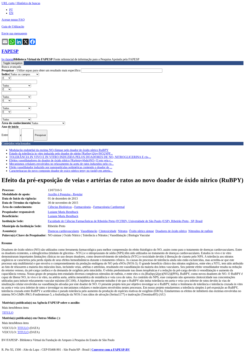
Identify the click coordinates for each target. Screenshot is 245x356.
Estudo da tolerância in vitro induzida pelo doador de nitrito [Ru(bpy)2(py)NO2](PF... (61, 153)
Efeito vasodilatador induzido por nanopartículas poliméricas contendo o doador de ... (60, 167)
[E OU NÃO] (6, 77)
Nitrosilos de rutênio (200, 231)
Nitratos (122, 231)
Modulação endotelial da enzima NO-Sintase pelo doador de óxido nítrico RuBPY (59, 150)
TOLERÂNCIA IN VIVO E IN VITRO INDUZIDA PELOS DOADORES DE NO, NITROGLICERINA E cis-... (80, 157)
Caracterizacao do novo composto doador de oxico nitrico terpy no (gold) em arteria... (61, 170)
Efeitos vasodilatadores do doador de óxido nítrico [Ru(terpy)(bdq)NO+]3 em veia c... (61, 160)
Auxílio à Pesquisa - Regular (65, 194)
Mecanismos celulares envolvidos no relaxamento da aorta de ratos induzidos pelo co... (61, 163)
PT (11, 9)
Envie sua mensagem (14, 33)
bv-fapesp (7, 59)
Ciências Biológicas (60, 207)
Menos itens (21, 307)
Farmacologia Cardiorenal (109, 207)
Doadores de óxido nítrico (171, 231)
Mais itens (8, 307)
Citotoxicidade (107, 231)
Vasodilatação (89, 231)
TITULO (7, 312)
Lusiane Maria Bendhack (63, 212)
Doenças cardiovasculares (63, 231)
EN (11, 13)
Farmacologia (82, 207)
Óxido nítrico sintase (141, 231)
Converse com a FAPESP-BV (110, 349)
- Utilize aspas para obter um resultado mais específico (41, 70)
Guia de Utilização (13, 26)
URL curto (8, 3)
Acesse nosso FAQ (13, 19)
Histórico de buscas (28, 3)
